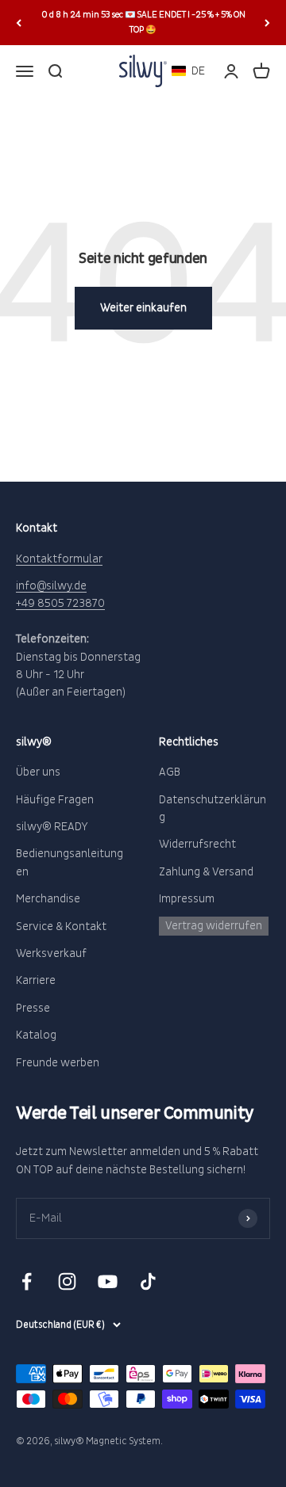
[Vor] (267, 22)
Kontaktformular (59, 559)
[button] (188, 71)
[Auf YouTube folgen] (107, 1281)
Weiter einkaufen (143, 308)
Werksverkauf (51, 953)
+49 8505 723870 (60, 603)
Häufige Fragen (55, 799)
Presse (33, 1008)
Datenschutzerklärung (212, 808)
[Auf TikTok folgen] (148, 1281)
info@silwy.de (51, 586)
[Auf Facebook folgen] (26, 1281)
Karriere (36, 980)
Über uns (38, 772)
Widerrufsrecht (197, 844)
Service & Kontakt (61, 926)
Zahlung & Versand (206, 872)
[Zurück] (18, 22)
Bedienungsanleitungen (69, 862)
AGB (169, 772)
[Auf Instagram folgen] (67, 1281)
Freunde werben (57, 1062)
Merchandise (48, 899)
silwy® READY (52, 826)
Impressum (186, 899)
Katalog (36, 1035)
